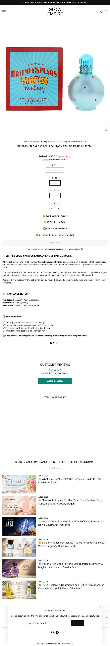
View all (55, 468)
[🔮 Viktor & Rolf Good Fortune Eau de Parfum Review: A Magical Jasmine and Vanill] (19, 568)
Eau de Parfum (55, 170)
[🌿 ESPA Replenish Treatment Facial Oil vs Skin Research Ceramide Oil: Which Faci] (19, 590)
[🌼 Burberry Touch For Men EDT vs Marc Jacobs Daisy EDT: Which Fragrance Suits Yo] (19, 547)
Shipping (45, 159)
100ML (55, 183)
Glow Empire (55, 11)
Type (55, 165)
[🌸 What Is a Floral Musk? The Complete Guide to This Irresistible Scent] (19, 484)
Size (55, 178)
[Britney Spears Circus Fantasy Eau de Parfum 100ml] (22, 423)
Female (55, 195)
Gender (55, 191)
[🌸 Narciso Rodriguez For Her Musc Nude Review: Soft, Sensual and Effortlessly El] (19, 505)
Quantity (55, 203)
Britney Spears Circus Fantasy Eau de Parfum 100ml (23, 446)
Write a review (55, 380)
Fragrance (35, 141)
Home (26, 141)
